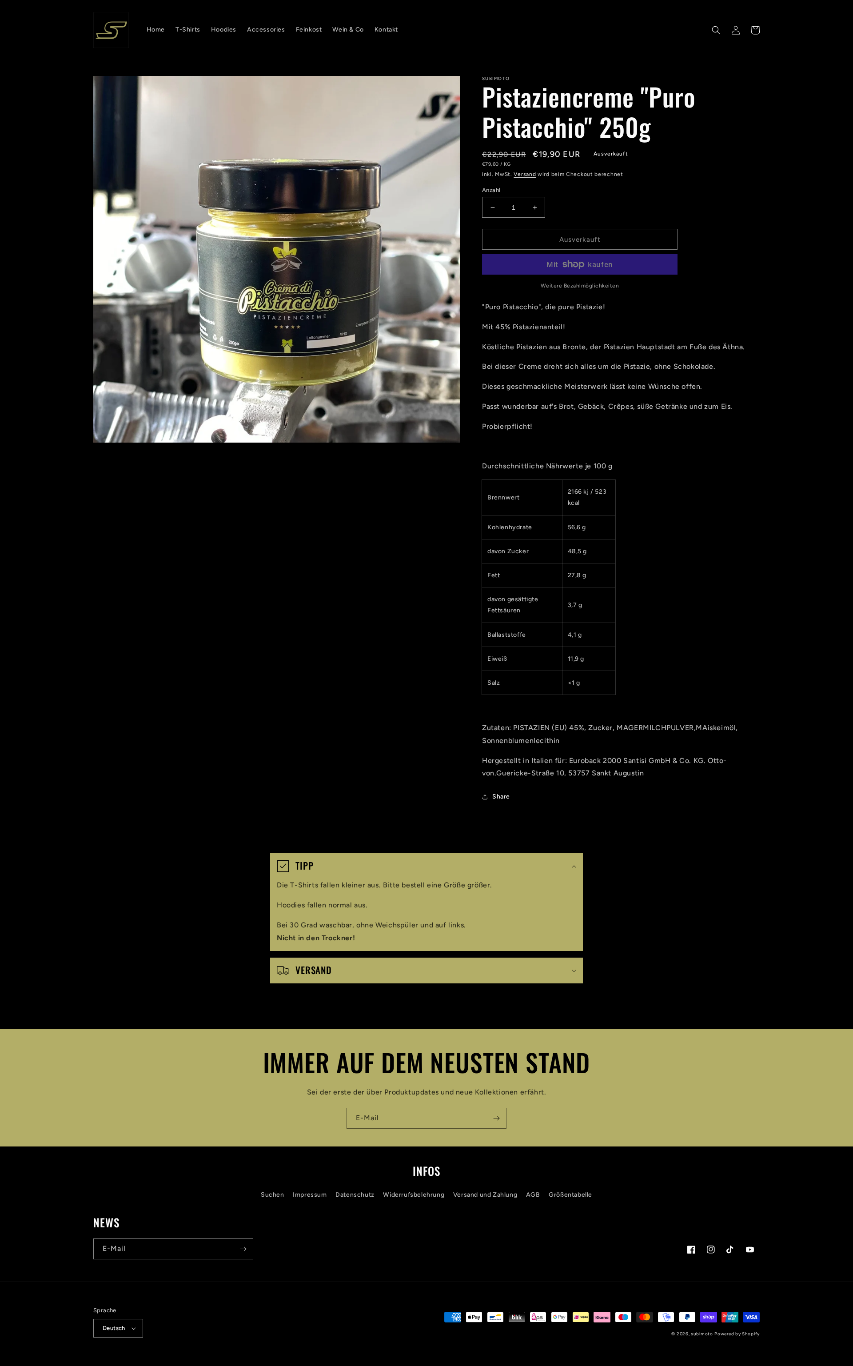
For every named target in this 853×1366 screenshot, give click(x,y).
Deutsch (114, 1328)
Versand (525, 174)
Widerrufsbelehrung (413, 1194)
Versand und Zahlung (485, 1194)
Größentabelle (570, 1194)
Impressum (310, 1194)
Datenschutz (355, 1194)
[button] (716, 30)
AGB (533, 1194)
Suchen (272, 1194)
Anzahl (491, 190)
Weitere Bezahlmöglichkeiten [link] (580, 286)
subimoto (702, 1334)
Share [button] (501, 796)
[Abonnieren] (496, 1118)
